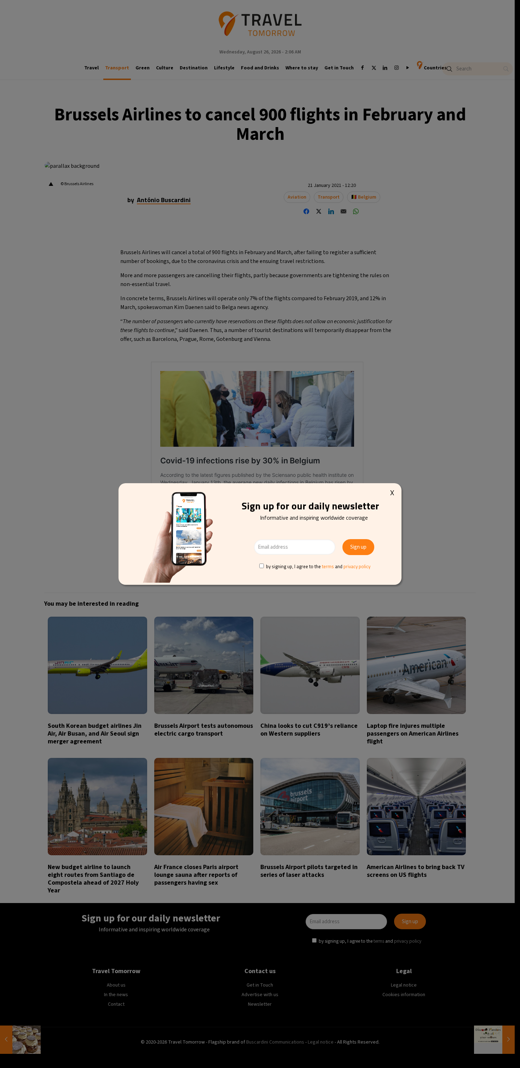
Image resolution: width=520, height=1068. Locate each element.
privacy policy (356, 566)
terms (328, 566)
